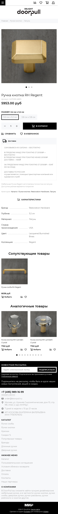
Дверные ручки (9, 450)
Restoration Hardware (40, 192)
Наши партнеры (9, 482)
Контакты (6, 478)
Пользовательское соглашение (17, 463)
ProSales (27, 512)
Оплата (4, 474)
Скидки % (6, 435)
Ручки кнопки (24, 192)
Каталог (14, 192)
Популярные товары (11, 439)
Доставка (6, 470)
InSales (45, 512)
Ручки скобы (7, 423)
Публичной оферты (9, 376)
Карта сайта (35, 509)
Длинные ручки (9, 446)
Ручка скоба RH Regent (11, 287)
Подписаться (47, 369)
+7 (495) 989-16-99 (12, 391)
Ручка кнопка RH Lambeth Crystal (41, 341)
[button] (26, 87)
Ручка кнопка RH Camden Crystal (12, 341)
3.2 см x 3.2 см (10, 117)
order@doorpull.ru (13, 398)
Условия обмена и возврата (15, 466)
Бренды (5, 442)
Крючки (5, 431)
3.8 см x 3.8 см (28, 117)
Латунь (53, 192)
